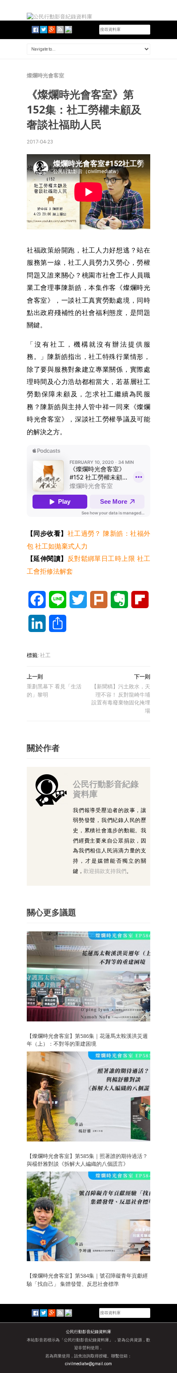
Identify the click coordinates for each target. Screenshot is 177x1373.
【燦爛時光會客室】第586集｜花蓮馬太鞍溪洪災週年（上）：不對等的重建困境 (87, 1040)
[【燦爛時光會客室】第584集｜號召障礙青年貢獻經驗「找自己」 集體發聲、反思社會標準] (88, 1216)
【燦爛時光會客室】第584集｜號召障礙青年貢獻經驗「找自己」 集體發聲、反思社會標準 (87, 1279)
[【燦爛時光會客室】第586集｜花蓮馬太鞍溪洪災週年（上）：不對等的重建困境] (88, 976)
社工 (45, 655)
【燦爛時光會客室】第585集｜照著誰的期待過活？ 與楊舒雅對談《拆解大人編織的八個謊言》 (90, 1160)
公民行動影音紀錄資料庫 (106, 788)
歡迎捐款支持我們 (105, 871)
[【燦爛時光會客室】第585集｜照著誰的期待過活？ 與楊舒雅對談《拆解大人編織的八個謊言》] (88, 1096)
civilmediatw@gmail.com (88, 1363)
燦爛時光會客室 (45, 75)
